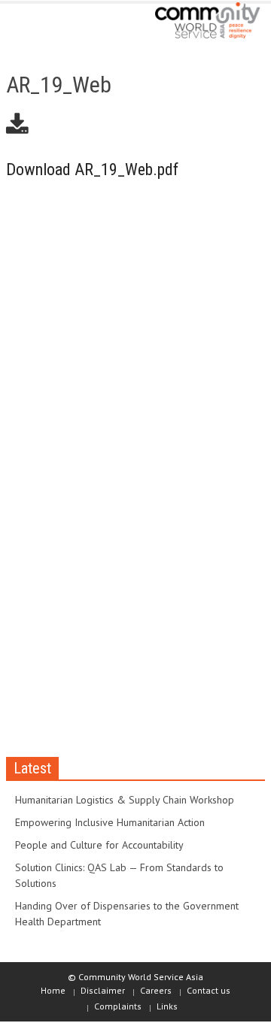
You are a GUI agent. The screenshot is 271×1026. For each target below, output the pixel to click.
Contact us (208, 990)
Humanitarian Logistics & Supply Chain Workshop (124, 800)
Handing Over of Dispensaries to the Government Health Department (127, 913)
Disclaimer (103, 990)
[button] (57, 24)
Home (53, 990)
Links (167, 1006)
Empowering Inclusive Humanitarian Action (110, 822)
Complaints (118, 1006)
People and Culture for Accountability (99, 845)
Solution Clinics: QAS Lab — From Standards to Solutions (119, 875)
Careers (156, 990)
